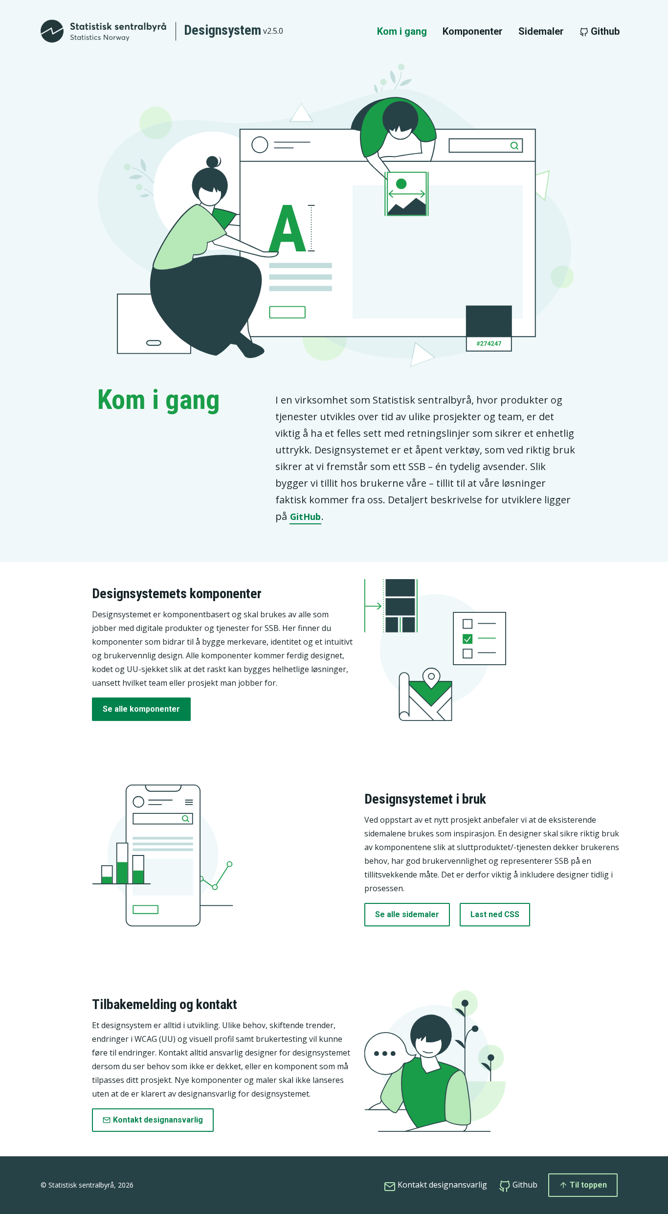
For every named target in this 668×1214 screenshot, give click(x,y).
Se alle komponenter (141, 709)
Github (604, 31)
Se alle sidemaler (407, 914)
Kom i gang (402, 31)
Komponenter (473, 31)
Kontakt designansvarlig (158, 1119)
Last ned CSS (494, 914)
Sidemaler (541, 31)
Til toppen (587, 1185)
